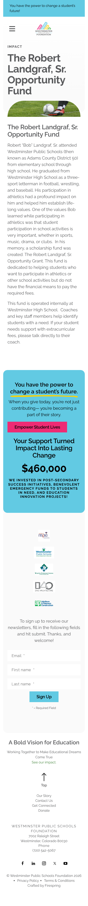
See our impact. (44, 762)
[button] (12, 29)
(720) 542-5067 (44, 850)
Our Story (44, 796)
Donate (44, 810)
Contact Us (44, 801)
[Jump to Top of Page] (44, 780)
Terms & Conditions (59, 881)
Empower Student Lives (37, 427)
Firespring (53, 885)
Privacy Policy (28, 881)
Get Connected (44, 806)
